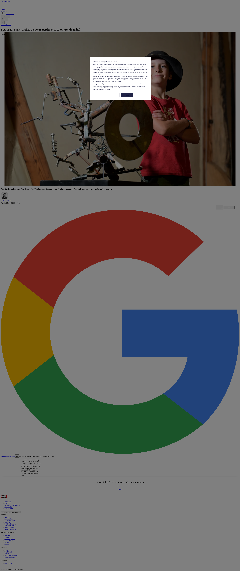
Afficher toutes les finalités (112, 95)
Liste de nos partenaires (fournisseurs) (102, 89)
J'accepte (127, 95)
